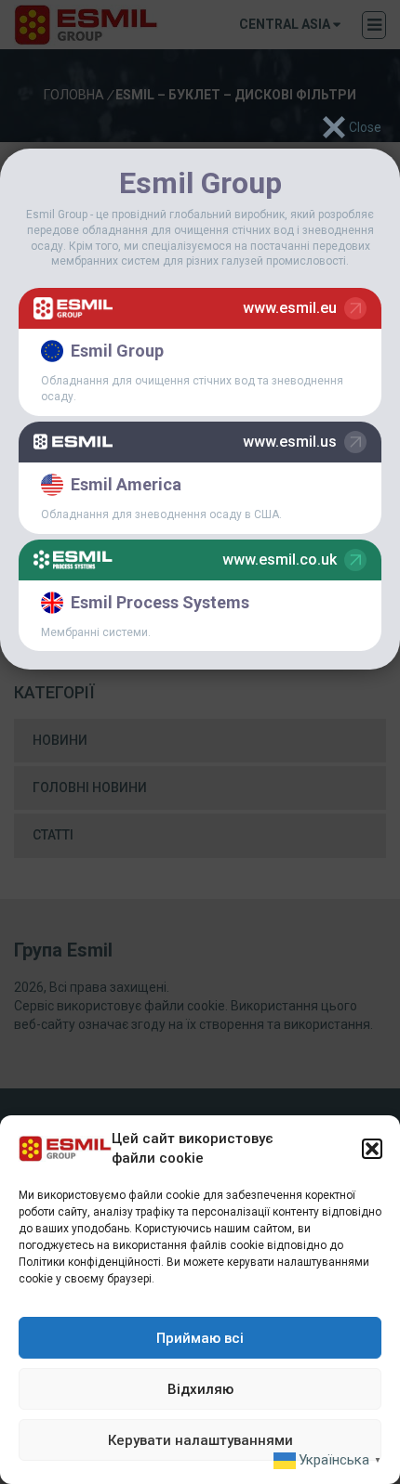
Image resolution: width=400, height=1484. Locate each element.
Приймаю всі (200, 1338)
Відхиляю (200, 1389)
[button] (372, 1148)
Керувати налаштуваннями (200, 1440)
